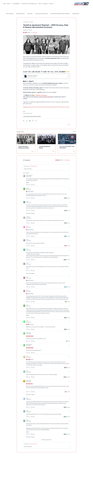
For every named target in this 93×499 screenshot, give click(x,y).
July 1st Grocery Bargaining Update (23, 147)
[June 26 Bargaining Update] (46, 139)
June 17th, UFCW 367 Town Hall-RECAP (67, 147)
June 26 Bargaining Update (44, 147)
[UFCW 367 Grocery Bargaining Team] (26, 139)
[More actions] (69, 22)
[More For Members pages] (20, 3)
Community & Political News (41, 13)
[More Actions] (69, 176)
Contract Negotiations (27, 113)
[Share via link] (33, 120)
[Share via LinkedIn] (29, 120)
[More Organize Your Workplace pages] (37, 3)
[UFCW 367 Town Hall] (67, 139)
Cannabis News (75, 13)
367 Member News (20, 13)
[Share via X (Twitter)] (26, 120)
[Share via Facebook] (23, 120)
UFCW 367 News (10, 13)
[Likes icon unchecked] (27, 185)
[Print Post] (36, 120)
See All (74, 131)
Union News (29, 13)
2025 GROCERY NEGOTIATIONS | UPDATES (60, 13)
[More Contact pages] (54, 3)
